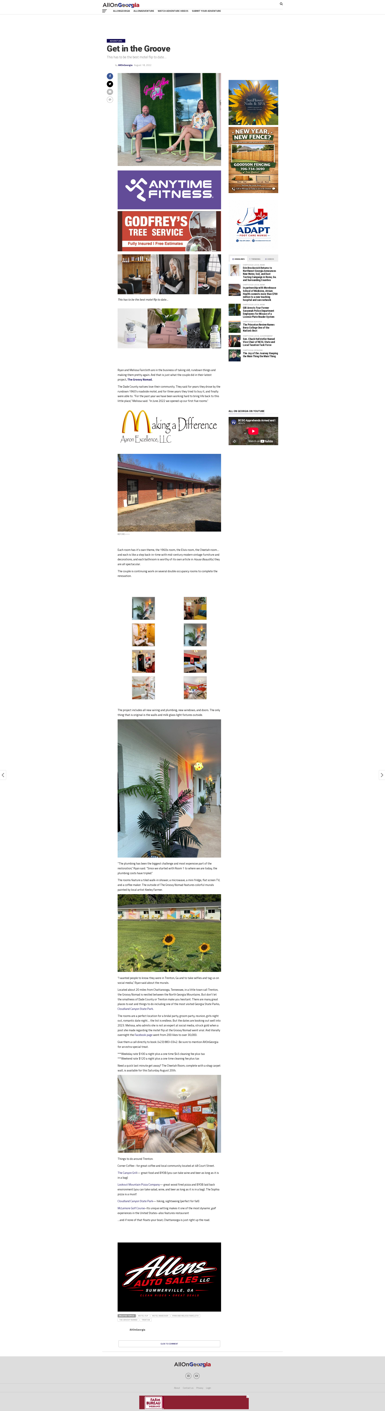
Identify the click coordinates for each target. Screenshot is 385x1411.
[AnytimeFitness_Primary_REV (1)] (169, 208)
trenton (146, 1319)
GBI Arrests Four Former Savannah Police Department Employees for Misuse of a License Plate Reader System (258, 312)
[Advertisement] (253, 385)
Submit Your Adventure (206, 11)
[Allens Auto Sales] (169, 1311)
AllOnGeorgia (121, 11)
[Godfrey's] (169, 250)
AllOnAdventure (144, 11)
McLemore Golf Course (131, 1208)
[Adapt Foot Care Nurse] (253, 248)
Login (208, 1388)
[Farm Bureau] (194, 1408)
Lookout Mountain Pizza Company (139, 1184)
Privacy (199, 1388)
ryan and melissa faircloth (185, 1315)
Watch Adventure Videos (173, 11)
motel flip (143, 1315)
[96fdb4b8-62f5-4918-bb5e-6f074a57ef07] (253, 124)
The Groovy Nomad (139, 379)
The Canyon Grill (127, 1173)
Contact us (188, 1388)
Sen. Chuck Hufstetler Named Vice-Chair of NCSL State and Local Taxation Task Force (259, 342)
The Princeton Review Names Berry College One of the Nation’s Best (258, 327)
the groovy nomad (128, 1319)
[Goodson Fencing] (253, 192)
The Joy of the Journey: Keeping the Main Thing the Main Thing (260, 355)
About (177, 1388)
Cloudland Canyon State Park (135, 1009)
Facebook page (143, 1035)
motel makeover (160, 1315)
